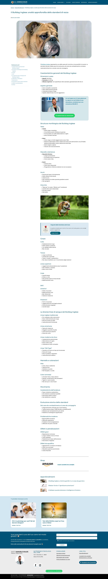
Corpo (13, 72)
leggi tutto (16, 525)
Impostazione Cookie (39, 575)
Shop (14, 84)
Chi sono (68, 2)
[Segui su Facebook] (36, 565)
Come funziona (76, 2)
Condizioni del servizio (40, 576)
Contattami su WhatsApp (55, 571)
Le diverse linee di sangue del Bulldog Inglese (19, 76)
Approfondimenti (92, 2)
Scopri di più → (55, 233)
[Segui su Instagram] (40, 565)
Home (54, 2)
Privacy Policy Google (31, 576)
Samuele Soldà (16, 17)
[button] (104, 575)
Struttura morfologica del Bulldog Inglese (20, 70)
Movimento (15, 80)
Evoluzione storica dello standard (19, 81)
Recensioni (84, 2)
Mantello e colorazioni (17, 78)
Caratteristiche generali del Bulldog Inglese (18, 67)
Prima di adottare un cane (63, 559)
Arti (13, 74)
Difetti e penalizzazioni (17, 83)
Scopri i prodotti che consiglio (66, 464)
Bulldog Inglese (45, 64)
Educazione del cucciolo (62, 557)
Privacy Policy (30, 575)
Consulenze (60, 2)
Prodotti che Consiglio (89, 562)
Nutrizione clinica (60, 553)
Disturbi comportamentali (63, 555)
